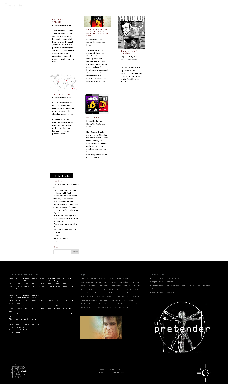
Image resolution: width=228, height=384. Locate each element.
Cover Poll (135, 282)
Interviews (101, 289)
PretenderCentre (133, 293)
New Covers (92, 118)
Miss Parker (85, 293)
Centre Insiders (87, 282)
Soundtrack (137, 296)
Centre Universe (102, 282)
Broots (110, 278)
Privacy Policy (103, 372)
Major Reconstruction (162, 282)
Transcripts (85, 307)
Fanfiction (137, 285)
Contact (114, 282)
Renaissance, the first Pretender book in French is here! (97, 32)
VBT (94, 307)
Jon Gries (119, 289)
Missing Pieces (180, 5)
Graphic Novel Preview (129, 52)
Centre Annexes (61, 94)
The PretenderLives (125, 303)
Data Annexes (104, 285)
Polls (111, 293)
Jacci (117, 375)
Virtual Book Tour (105, 307)
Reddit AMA (100, 296)
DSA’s (150, 5)
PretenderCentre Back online (166, 278)
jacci (57, 25)
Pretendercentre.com (105, 369)
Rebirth (90, 296)
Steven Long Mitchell (89, 300)
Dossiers (127, 285)
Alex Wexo (84, 278)
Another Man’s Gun (98, 278)
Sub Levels (104, 300)
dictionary (116, 285)
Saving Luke (119, 296)
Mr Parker (96, 293)
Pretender (120, 293)
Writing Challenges (122, 307)
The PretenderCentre (88, 303)
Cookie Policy (119, 372)
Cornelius (124, 282)
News (141, 5)
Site (128, 296)
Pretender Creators (58, 21)
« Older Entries (62, 176)
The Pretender (128, 300)
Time (137, 303)
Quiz (82, 296)
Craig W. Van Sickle (88, 285)
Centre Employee (122, 278)
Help (82, 289)
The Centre (115, 300)
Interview (90, 289)
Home (132, 5)
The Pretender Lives (206, 5)
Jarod (111, 289)
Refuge (162, 5)
